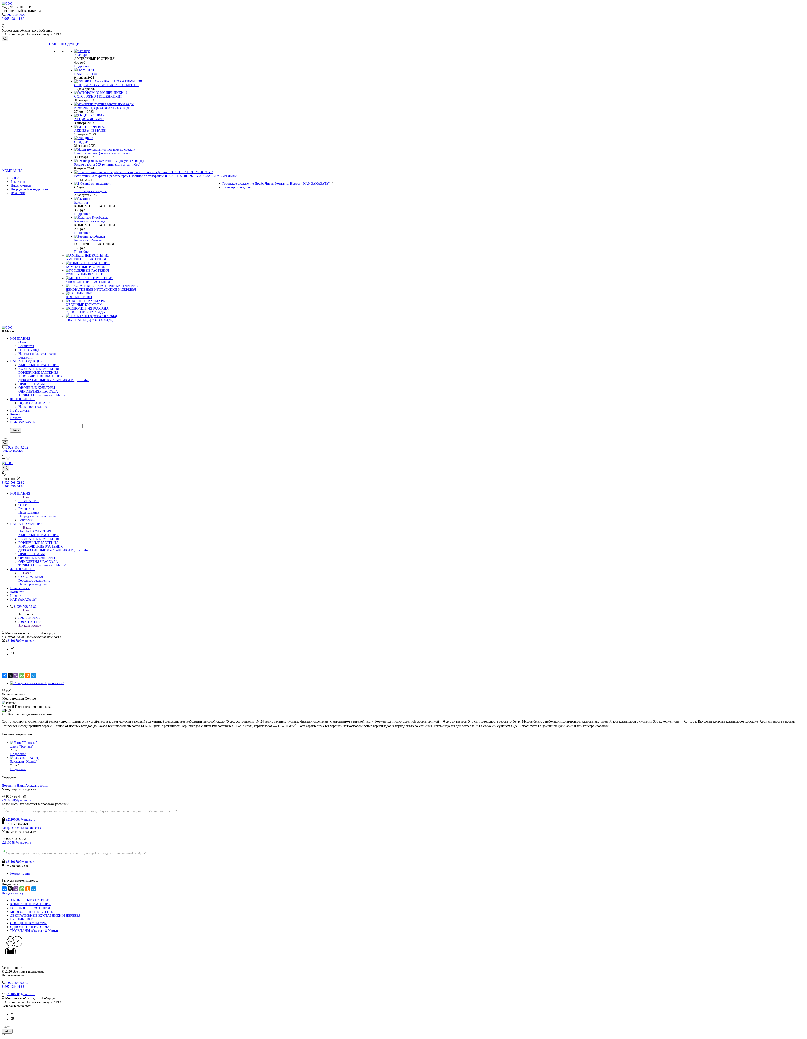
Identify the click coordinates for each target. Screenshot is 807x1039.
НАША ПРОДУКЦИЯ (65, 44)
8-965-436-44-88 (13, 18)
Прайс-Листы (264, 183)
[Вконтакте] (12, 649)
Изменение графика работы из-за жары (102, 108)
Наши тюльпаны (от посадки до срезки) (102, 153)
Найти (15, 430)
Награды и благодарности (29, 189)
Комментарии (20, 873)
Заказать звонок (29, 625)
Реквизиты (18, 181)
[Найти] (5, 443)
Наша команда (21, 185)
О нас (15, 178)
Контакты (282, 183)
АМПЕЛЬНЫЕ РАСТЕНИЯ (86, 259)
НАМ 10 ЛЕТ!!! (85, 73)
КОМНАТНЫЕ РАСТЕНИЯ (86, 267)
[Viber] (15, 675)
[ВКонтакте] (4, 675)
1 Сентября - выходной (90, 191)
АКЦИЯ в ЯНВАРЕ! (89, 119)
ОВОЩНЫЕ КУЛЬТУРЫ (84, 304)
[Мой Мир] (33, 675)
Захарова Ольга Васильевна (22, 828)
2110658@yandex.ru (21, 640)
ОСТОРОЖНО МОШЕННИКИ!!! (98, 96)
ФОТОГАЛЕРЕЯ (226, 176)
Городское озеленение (238, 183)
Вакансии (18, 193)
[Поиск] (5, 38)
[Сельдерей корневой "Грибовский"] (37, 683)
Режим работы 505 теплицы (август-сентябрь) (107, 164)
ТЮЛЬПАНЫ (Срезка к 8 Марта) (89, 320)
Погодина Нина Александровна (25, 785)
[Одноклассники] (27, 675)
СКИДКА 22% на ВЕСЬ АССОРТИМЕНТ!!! (106, 85)
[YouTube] (12, 654)
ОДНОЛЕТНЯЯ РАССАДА (85, 312)
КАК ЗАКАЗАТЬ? (316, 183)
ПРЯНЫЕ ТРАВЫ (79, 297)
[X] (10, 675)
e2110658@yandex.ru (16, 800)
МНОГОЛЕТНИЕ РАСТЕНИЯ (88, 282)
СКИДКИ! (82, 142)
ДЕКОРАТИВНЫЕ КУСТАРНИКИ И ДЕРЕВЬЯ (101, 289)
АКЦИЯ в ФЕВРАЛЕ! (90, 130)
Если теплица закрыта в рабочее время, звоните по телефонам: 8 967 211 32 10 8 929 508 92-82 (142, 176)
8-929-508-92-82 (16, 15)
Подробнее (82, 66)
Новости (296, 183)
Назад (27, 497)
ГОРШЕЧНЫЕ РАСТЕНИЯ (86, 274)
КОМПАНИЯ (12, 170)
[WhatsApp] (21, 675)
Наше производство (236, 187)
